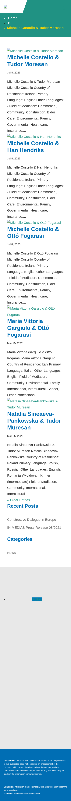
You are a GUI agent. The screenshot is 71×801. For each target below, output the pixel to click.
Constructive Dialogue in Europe (31, 520)
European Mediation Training (36, 662)
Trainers (35, 637)
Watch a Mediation (35, 669)
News (11, 553)
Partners (35, 644)
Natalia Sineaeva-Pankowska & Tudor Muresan (34, 421)
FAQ (35, 623)
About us (35, 630)
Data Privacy (35, 708)
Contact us (35, 683)
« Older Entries (18, 500)
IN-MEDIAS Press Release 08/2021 (34, 527)
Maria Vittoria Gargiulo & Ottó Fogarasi (28, 328)
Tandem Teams (35, 676)
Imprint (35, 701)
